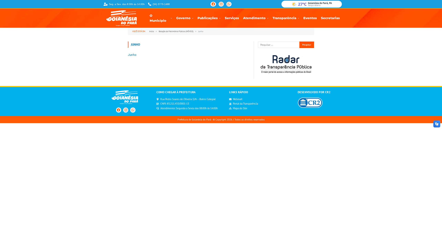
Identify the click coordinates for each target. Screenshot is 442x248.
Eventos (310, 18)
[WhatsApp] (229, 4)
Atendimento (254, 18)
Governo (183, 18)
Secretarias (330, 18)
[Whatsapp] (132, 110)
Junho (132, 54)
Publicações (208, 18)
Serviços (232, 18)
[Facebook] (213, 4)
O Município (158, 18)
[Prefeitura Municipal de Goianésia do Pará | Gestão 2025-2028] (122, 18)
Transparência (284, 18)
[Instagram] (221, 4)
